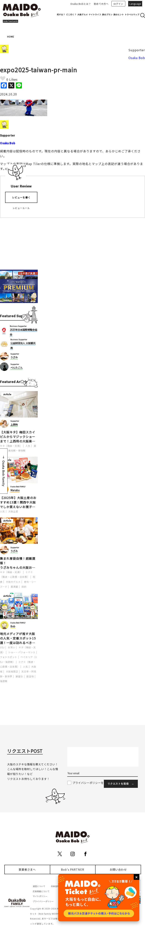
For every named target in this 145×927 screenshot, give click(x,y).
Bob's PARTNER (72, 869)
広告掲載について (41, 891)
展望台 (19, 676)
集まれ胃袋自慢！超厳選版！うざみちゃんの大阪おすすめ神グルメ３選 (17, 563)
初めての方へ (101, 3)
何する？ (61, 14)
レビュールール (21, 207)
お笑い (11, 647)
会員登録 (55, 886)
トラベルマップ (132, 14)
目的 (24, 586)
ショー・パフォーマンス (21, 652)
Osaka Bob (136, 57)
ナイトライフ (95, 14)
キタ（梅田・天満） (11, 445)
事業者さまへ (27, 869)
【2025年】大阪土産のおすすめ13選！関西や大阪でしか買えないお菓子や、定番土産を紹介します (18, 502)
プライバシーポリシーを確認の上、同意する (100, 783)
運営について (39, 886)
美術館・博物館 (16, 450)
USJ (2, 647)
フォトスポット (8, 656)
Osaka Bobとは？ (80, 3)
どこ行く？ (71, 14)
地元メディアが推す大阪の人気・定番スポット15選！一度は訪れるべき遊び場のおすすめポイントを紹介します (18, 638)
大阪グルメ (82, 14)
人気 (27, 445)
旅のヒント (118, 14)
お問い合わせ (118, 869)
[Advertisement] (19, 241)
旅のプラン (107, 14)
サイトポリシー (40, 896)
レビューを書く (21, 197)
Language (135, 3)
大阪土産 (13, 511)
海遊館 (3, 681)
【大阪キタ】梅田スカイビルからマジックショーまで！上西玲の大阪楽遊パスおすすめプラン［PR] (19, 436)
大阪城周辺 (12, 671)
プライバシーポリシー (43, 901)
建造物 (30, 676)
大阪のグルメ (13, 581)
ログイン (118, 3)
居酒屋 (14, 586)
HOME (10, 36)
